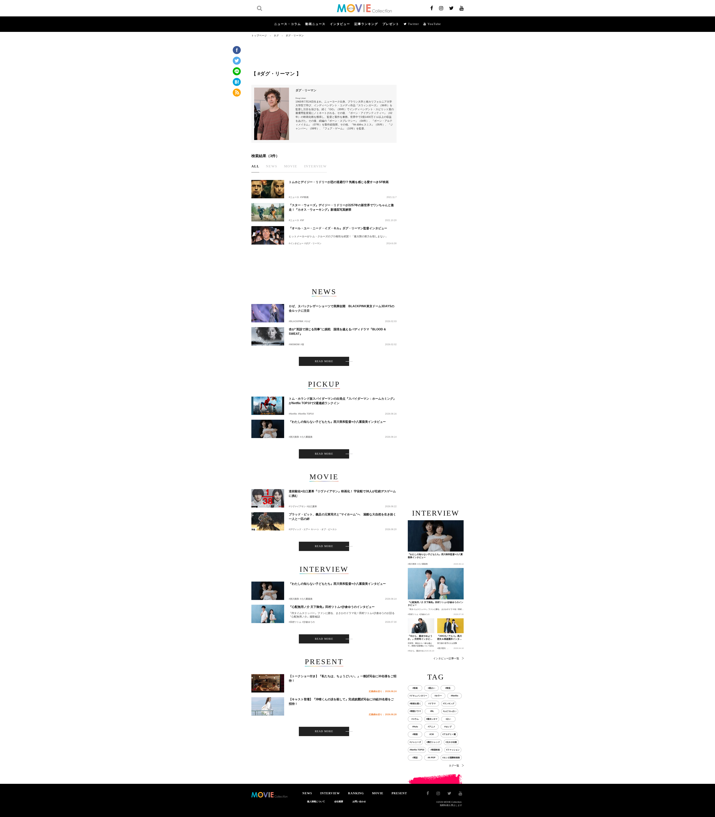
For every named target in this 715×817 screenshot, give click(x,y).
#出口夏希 (312, 506)
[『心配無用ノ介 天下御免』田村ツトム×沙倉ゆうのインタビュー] (267, 614)
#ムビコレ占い (449, 711)
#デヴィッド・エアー (299, 529)
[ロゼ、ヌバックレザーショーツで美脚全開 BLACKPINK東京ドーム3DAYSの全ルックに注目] (267, 313)
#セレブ (448, 726)
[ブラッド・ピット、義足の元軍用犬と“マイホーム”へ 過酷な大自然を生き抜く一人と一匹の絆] (267, 521)
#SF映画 (304, 197)
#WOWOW (294, 344)
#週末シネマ (431, 719)
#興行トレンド (433, 742)
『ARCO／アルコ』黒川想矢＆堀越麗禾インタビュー (449, 638)
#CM (431, 734)
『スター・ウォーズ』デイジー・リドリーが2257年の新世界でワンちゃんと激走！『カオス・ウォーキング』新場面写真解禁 (341, 207)
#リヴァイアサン (297, 506)
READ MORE (324, 361)
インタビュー (340, 24)
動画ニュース (315, 24)
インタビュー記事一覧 (446, 658)
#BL (432, 711)
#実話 (415, 757)
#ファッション (453, 750)
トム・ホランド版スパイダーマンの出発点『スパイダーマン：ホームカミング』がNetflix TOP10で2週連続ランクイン (342, 401)
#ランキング (448, 703)
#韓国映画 (435, 750)
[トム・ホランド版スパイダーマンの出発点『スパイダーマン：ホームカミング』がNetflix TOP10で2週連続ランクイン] (267, 405)
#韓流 (447, 688)
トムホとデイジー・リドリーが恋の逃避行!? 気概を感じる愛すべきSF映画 (339, 182)
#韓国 (415, 734)
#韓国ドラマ (415, 711)
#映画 (415, 688)
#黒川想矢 (441, 648)
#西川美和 (294, 437)
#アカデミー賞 (449, 734)
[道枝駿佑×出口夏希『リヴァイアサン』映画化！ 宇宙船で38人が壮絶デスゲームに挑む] (267, 498)
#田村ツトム (295, 622)
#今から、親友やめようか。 (419, 651)
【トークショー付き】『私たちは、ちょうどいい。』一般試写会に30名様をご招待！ (342, 678)
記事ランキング (366, 24)
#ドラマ (432, 703)
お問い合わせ (359, 801)
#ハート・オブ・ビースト (324, 529)
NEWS (307, 793)
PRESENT (399, 793)
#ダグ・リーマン (312, 243)
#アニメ (431, 726)
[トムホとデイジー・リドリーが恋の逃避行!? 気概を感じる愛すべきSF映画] (267, 189)
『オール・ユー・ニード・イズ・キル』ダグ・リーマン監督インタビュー (338, 228)
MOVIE (377, 793)
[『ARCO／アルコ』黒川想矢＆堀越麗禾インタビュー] (450, 625)
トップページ (259, 35)
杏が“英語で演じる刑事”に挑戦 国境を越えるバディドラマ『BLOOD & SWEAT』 (337, 331)
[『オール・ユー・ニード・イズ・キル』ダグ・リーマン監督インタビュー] (267, 235)
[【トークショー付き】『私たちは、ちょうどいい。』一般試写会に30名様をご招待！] (267, 683)
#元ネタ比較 (451, 742)
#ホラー (438, 696)
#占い (448, 719)
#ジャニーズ (415, 742)
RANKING (356, 793)
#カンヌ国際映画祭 (451, 757)
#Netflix (293, 414)
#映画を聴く (415, 703)
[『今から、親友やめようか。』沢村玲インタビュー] (421, 625)
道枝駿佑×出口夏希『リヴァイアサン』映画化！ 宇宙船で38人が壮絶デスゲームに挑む (342, 493)
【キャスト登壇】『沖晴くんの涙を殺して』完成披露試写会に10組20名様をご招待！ (341, 701)
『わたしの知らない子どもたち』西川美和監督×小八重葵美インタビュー (337, 421)
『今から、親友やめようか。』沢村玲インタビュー (420, 638)
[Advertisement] (324, 53)
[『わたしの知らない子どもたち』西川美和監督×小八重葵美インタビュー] (267, 429)
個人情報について (316, 801)
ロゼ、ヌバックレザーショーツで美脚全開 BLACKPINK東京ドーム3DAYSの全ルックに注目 (341, 308)
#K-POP (431, 757)
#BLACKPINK (296, 321)
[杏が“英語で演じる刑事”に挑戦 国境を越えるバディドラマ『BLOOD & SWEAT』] (267, 336)
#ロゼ (307, 321)
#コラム (415, 719)
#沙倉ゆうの (308, 622)
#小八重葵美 (306, 437)
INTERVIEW (330, 793)
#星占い (431, 688)
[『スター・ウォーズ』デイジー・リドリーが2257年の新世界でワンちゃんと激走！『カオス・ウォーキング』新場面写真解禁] (267, 212)
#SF (302, 220)
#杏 (302, 344)
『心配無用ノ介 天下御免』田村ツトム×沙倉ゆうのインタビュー (332, 606)
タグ (276, 35)
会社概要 (338, 801)
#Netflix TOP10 (306, 414)
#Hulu (415, 726)
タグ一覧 (454, 765)
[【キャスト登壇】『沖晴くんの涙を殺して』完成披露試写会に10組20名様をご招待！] (267, 706)
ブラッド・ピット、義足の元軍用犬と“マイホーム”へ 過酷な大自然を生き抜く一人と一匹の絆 (342, 516)
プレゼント (390, 24)
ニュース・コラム (287, 24)
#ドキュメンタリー (418, 696)
